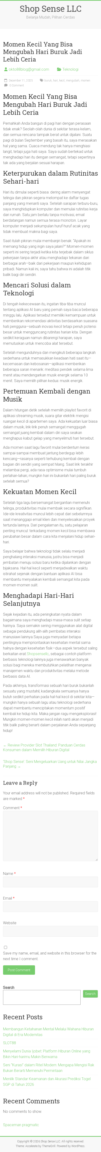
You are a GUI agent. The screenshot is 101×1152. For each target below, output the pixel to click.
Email (9, 898)
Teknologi (70, 69)
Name (9, 873)
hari (55, 80)
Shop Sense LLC (51, 8)
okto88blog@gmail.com (29, 69)
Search (8, 987)
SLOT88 (9, 1043)
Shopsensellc (38, 654)
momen (85, 80)
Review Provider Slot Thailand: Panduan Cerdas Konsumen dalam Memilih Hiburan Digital (44, 747)
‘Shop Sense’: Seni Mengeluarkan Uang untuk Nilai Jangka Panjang (50, 764)
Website (9, 923)
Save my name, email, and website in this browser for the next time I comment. (50, 956)
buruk (48, 80)
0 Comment (16, 85)
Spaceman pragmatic (21, 1125)
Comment (12, 808)
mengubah (72, 80)
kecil (62, 80)
